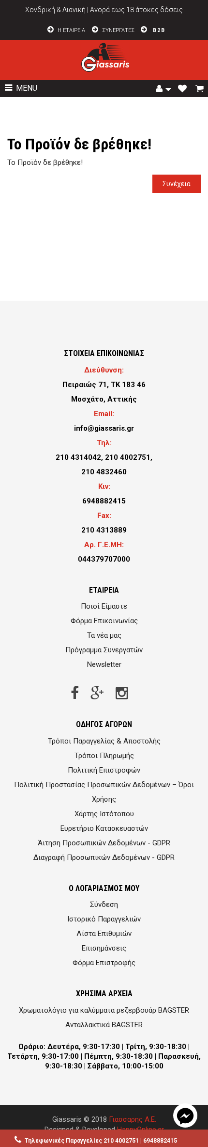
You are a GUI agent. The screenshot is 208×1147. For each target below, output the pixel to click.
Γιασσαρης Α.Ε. (132, 1119)
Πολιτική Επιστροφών (104, 770)
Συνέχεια (177, 184)
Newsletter (104, 664)
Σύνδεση (104, 904)
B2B (157, 30)
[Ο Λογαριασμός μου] (163, 89)
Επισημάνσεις (104, 948)
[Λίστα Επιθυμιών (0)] (183, 89)
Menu (25, 88)
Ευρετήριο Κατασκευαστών (104, 828)
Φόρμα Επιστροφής (104, 962)
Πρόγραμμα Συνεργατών (104, 650)
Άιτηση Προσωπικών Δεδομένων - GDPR (104, 843)
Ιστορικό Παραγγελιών (104, 919)
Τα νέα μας (104, 635)
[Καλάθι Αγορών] (200, 89)
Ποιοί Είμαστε (104, 606)
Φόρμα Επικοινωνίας (104, 620)
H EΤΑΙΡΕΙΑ (70, 30)
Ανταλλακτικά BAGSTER (104, 1024)
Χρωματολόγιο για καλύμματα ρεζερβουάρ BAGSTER (104, 1010)
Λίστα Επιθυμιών (104, 933)
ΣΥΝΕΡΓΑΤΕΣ (118, 30)
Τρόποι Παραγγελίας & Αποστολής (104, 741)
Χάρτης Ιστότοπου (104, 813)
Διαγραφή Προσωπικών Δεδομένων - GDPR (104, 857)
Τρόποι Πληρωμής (104, 755)
